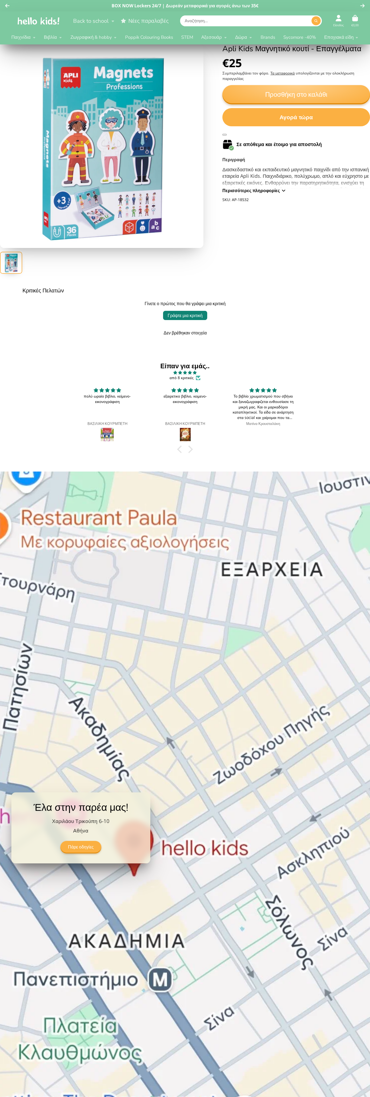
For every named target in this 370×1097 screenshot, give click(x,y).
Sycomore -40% (299, 37)
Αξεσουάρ (211, 37)
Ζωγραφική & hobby (91, 37)
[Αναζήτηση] (316, 20)
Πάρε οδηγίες (81, 847)
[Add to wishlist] (224, 134)
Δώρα (241, 37)
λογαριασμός (338, 21)
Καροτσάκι (355, 21)
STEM (187, 37)
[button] (181, 449)
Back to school (91, 21)
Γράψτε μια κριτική (185, 315)
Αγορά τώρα (296, 117)
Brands (268, 37)
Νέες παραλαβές (148, 21)
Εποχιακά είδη (338, 37)
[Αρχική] (38, 21)
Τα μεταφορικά (282, 73)
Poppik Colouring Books (149, 37)
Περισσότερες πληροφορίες (251, 190)
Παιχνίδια (21, 37)
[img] (185, 372)
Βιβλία (50, 37)
